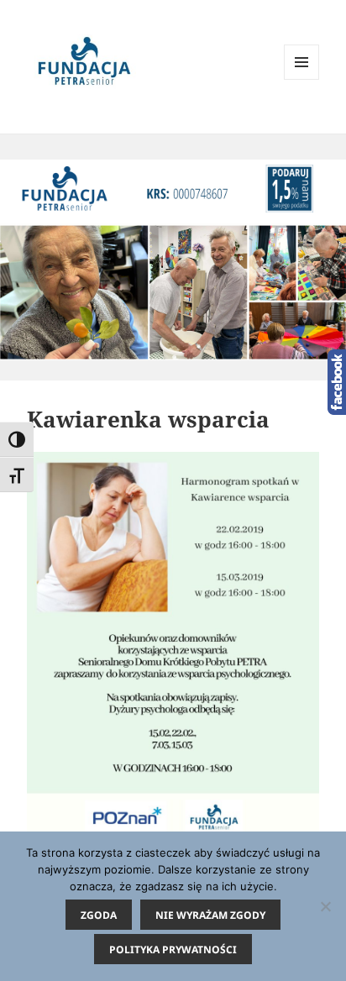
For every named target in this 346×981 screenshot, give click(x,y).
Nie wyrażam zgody (210, 915)
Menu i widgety (302, 79)
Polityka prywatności (173, 949)
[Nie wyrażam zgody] (325, 906)
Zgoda (99, 915)
